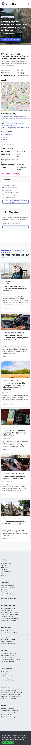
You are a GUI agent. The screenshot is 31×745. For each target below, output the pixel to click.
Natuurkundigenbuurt (11, 187)
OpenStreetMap (26, 110)
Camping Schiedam (7, 637)
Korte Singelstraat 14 (9, 34)
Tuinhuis (3, 142)
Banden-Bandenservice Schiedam (11, 694)
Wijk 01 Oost (8, 190)
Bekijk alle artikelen (6, 258)
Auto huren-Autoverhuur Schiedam (12, 692)
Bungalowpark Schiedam (8, 643)
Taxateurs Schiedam (7, 657)
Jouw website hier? (10, 197)
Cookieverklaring (6, 571)
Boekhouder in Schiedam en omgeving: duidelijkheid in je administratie (14, 433)
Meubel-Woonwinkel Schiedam (10, 633)
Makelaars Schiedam (7, 662)
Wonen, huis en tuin (10, 380)
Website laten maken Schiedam (11, 678)
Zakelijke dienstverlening (12, 428)
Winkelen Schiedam (7, 631)
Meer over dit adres (10, 173)
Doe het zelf (5, 137)
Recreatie (4, 139)
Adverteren (4, 567)
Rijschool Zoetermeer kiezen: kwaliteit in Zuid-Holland (14, 477)
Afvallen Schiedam (7, 596)
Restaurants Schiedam (8, 608)
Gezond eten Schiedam (8, 598)
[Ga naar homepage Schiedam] (10, 4)
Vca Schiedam (5, 674)
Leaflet (19, 110)
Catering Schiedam (7, 610)
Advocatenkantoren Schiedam (10, 696)
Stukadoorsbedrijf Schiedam (10, 618)
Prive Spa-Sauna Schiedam (9, 711)
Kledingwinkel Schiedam (8, 676)
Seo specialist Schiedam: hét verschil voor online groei (14, 523)
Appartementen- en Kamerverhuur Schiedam (15, 635)
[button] (15, 96)
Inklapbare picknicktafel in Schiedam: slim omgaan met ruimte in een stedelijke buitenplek (14, 386)
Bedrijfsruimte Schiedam (8, 715)
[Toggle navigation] (28, 4)
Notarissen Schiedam (7, 655)
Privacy (3, 575)
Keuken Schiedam (6, 672)
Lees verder (8, 309)
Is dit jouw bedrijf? (11, 39)
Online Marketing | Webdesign (14, 519)
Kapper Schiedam (6, 592)
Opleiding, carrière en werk (13, 333)
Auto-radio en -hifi (7, 17)
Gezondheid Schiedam (8, 594)
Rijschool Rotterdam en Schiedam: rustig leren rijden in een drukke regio (15, 337)
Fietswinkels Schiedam (8, 588)
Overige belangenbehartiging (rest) (18, 128)
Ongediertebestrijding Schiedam (11, 717)
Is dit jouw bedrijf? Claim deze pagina (15, 201)
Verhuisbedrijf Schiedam (8, 621)
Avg (2, 573)
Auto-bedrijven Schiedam (9, 690)
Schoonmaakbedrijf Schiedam (10, 659)
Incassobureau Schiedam (9, 713)
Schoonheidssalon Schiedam (10, 612)
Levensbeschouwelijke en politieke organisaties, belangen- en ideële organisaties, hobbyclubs (15, 119)
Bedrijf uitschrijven (15, 227)
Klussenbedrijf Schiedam (8, 653)
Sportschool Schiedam (8, 680)
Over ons (4, 569)
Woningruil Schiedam (7, 709)
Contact (3, 565)
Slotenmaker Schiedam (8, 698)
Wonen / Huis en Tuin (7, 144)
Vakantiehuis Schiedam (8, 641)
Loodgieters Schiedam (8, 616)
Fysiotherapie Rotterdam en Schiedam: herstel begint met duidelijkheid (14, 288)
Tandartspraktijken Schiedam (10, 614)
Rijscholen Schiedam (7, 586)
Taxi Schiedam (5, 590)
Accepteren (8, 742)
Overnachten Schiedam (8, 639)
